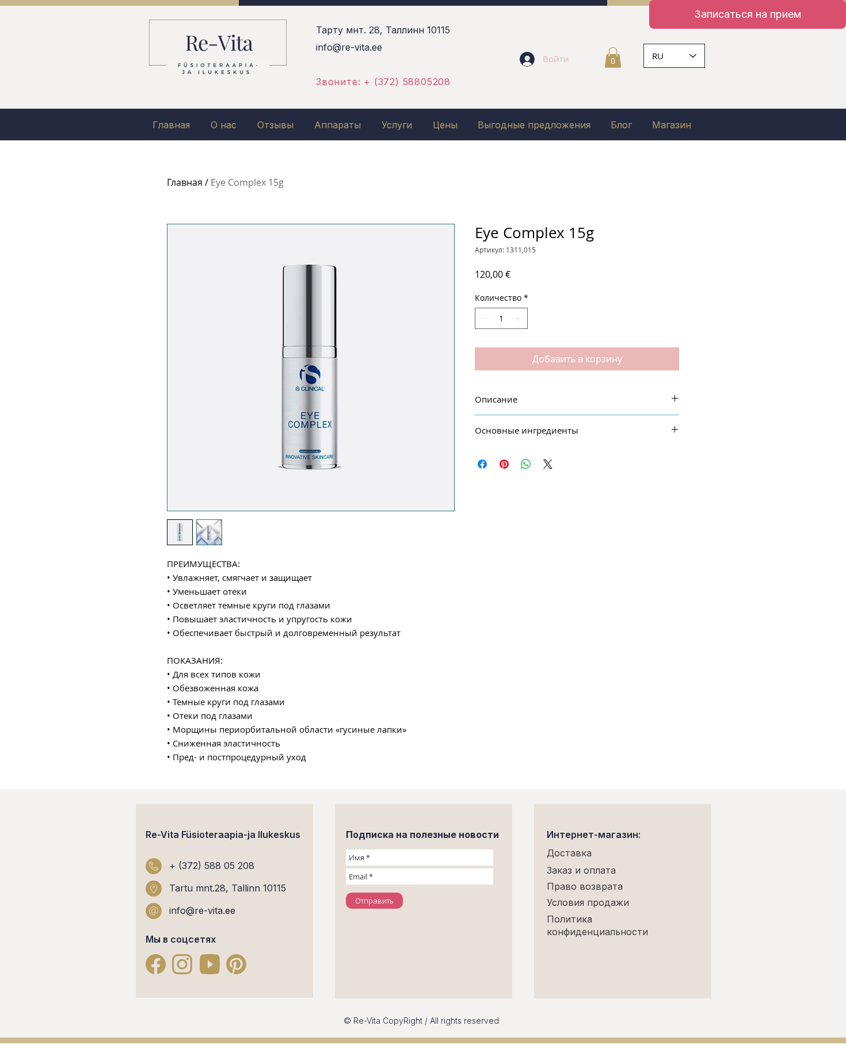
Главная (185, 182)
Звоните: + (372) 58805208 (383, 81)
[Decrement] (484, 318)
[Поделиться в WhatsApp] (526, 464)
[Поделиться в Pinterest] (504, 464)
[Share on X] (548, 464)
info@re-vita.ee (349, 47)
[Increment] (519, 318)
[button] (613, 57)
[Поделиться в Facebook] (482, 464)
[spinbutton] (501, 318)
